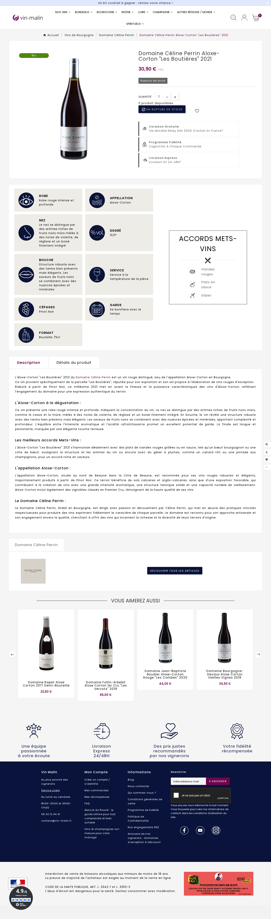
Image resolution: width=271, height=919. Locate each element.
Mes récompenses (97, 797)
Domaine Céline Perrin (93, 377)
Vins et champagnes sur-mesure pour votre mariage (102, 833)
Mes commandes (97, 790)
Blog (131, 779)
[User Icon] (244, 17)
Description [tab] (28, 362)
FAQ (87, 803)
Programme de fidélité (143, 810)
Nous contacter (138, 786)
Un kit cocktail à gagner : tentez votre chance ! (135, 3)
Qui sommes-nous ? (142, 792)
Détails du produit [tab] (74, 362)
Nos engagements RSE (143, 827)
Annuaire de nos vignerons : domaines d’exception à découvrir (144, 838)
